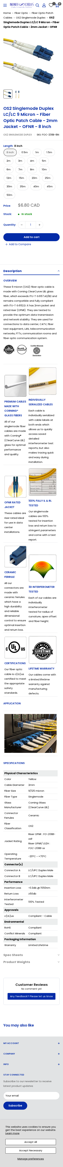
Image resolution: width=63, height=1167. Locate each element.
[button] (31, 271)
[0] (57, 5)
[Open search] (37, 5)
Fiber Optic (21, 13)
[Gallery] (31, 66)
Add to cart (31, 237)
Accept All (30, 1142)
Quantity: (9, 224)
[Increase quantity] (39, 224)
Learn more (12, 1133)
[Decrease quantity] (21, 224)
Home (7, 13)
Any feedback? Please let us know (31, 996)
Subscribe (15, 1106)
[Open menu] (5, 5)
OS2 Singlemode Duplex (30, 17)
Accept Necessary (30, 1150)
